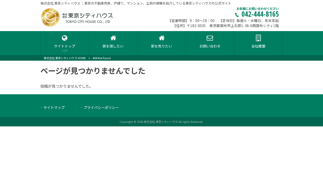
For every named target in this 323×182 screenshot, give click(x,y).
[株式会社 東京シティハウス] (77, 26)
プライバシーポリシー (101, 107)
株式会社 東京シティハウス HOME (65, 58)
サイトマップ (54, 107)
